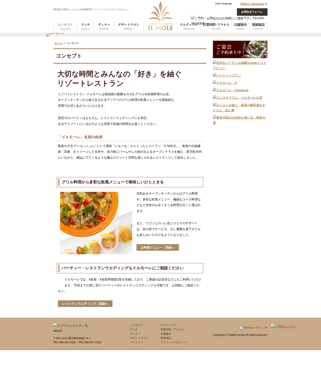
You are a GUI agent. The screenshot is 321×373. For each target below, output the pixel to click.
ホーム (58, 43)
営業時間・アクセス (172, 329)
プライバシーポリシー (173, 342)
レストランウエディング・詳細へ (85, 303)
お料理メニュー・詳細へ (157, 247)
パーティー (136, 342)
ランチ (85, 16)
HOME (160, 16)
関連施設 (165, 338)
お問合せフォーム (251, 11)
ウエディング (188, 16)
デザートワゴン (129, 16)
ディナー (104, 16)
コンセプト (65, 16)
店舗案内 (165, 333)
